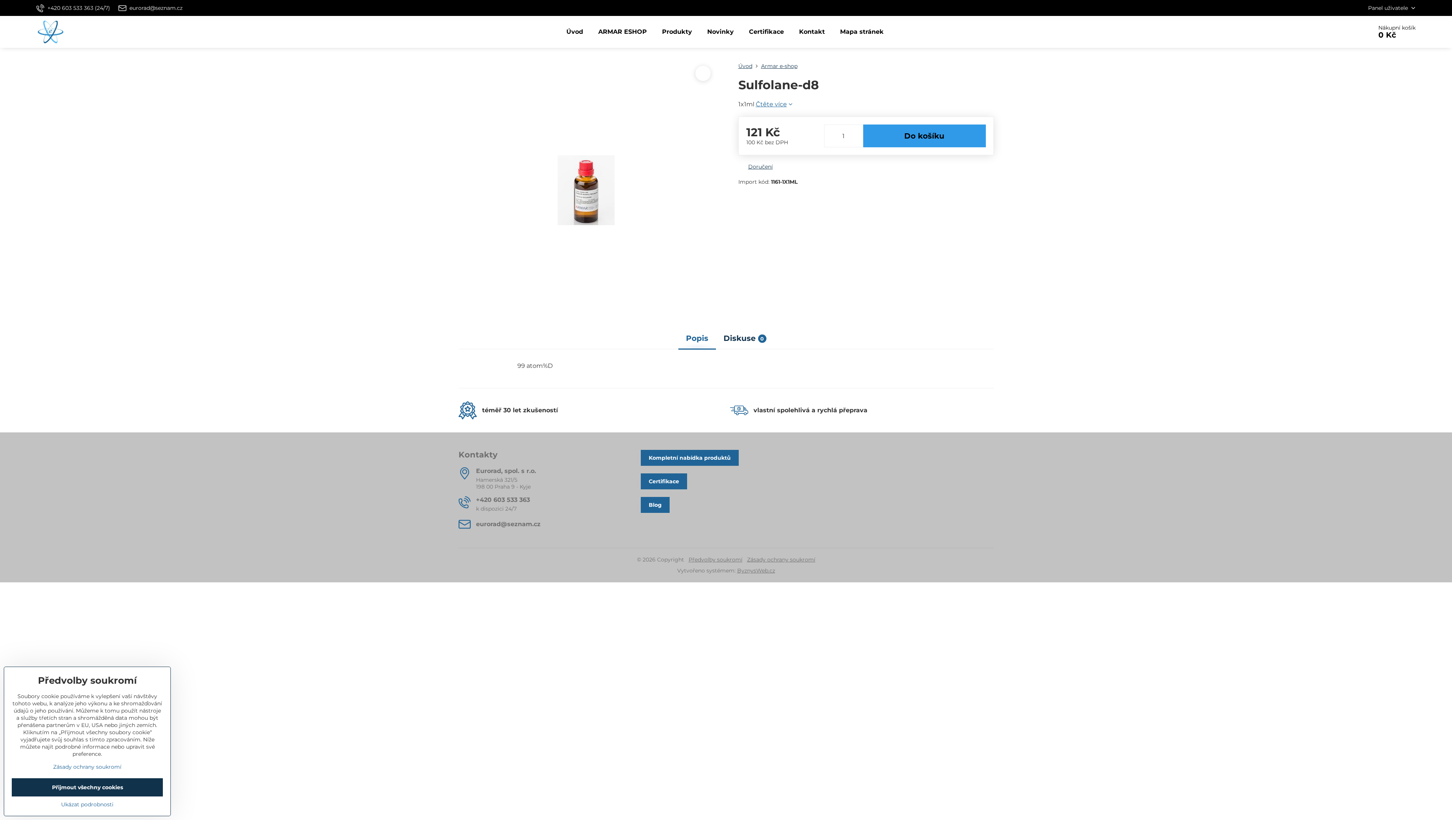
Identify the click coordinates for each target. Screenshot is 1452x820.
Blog (655, 504)
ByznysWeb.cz (756, 570)
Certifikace (664, 481)
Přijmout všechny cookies (87, 787)
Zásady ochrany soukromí (781, 559)
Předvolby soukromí (716, 559)
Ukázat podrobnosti (87, 804)
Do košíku (924, 135)
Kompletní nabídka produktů (690, 457)
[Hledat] (1345, 32)
